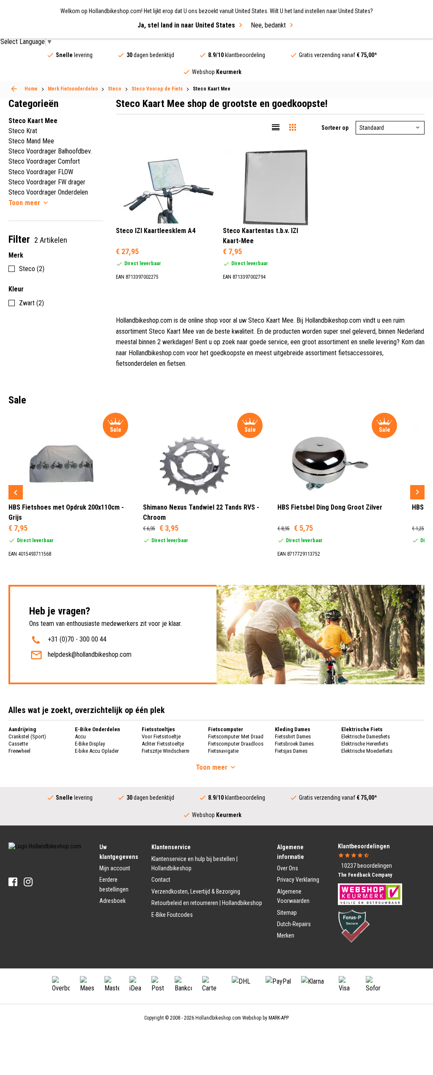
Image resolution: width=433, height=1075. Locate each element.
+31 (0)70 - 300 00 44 (77, 639)
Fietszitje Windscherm (165, 751)
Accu (80, 736)
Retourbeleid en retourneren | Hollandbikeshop (206, 902)
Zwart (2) (31, 303)
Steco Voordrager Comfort (44, 161)
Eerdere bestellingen (114, 884)
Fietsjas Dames (291, 751)
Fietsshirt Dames (293, 736)
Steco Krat (22, 131)
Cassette (18, 743)
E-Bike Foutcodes (172, 914)
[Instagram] (28, 882)
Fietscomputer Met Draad (235, 736)
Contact (160, 879)
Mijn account (114, 868)
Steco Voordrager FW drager (46, 182)
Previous (15, 492)
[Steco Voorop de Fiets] (14, 89)
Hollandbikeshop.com (218, 1018)
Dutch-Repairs (294, 924)
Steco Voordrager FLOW (40, 172)
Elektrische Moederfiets (366, 751)
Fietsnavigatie (223, 751)
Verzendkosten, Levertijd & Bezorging (195, 891)
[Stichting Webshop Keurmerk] (370, 893)
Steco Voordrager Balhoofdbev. (50, 151)
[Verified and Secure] (354, 925)
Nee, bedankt (268, 25)
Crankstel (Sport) (27, 736)
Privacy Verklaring (298, 879)
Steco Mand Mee (31, 141)
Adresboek (112, 900)
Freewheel (19, 751)
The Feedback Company (365, 875)
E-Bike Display (90, 743)
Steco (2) (31, 269)
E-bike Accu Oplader (97, 751)
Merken (285, 935)
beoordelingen (366, 865)
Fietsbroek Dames (294, 743)
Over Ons (287, 868)
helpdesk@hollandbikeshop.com (90, 654)
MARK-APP (279, 1018)
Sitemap (287, 912)
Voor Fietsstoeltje (161, 736)
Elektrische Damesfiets (365, 736)
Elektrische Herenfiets (364, 743)
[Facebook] (12, 882)
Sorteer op (334, 127)
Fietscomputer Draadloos (235, 743)
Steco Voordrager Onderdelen (48, 192)
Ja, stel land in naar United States (186, 25)
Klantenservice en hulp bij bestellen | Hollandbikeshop (194, 864)
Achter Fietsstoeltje (163, 743)
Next (417, 492)
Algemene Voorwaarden (293, 896)
